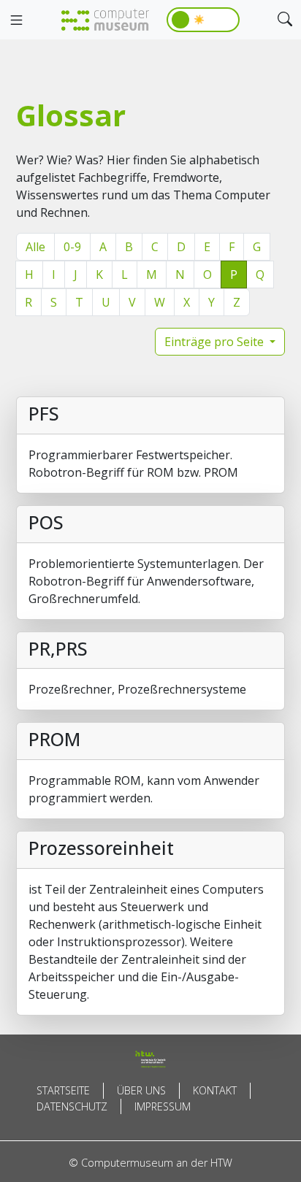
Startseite (63, 1090)
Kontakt (215, 1090)
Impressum (162, 1106)
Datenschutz (72, 1106)
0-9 (72, 247)
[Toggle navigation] (16, 20)
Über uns (141, 1090)
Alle (35, 247)
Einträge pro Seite (215, 342)
